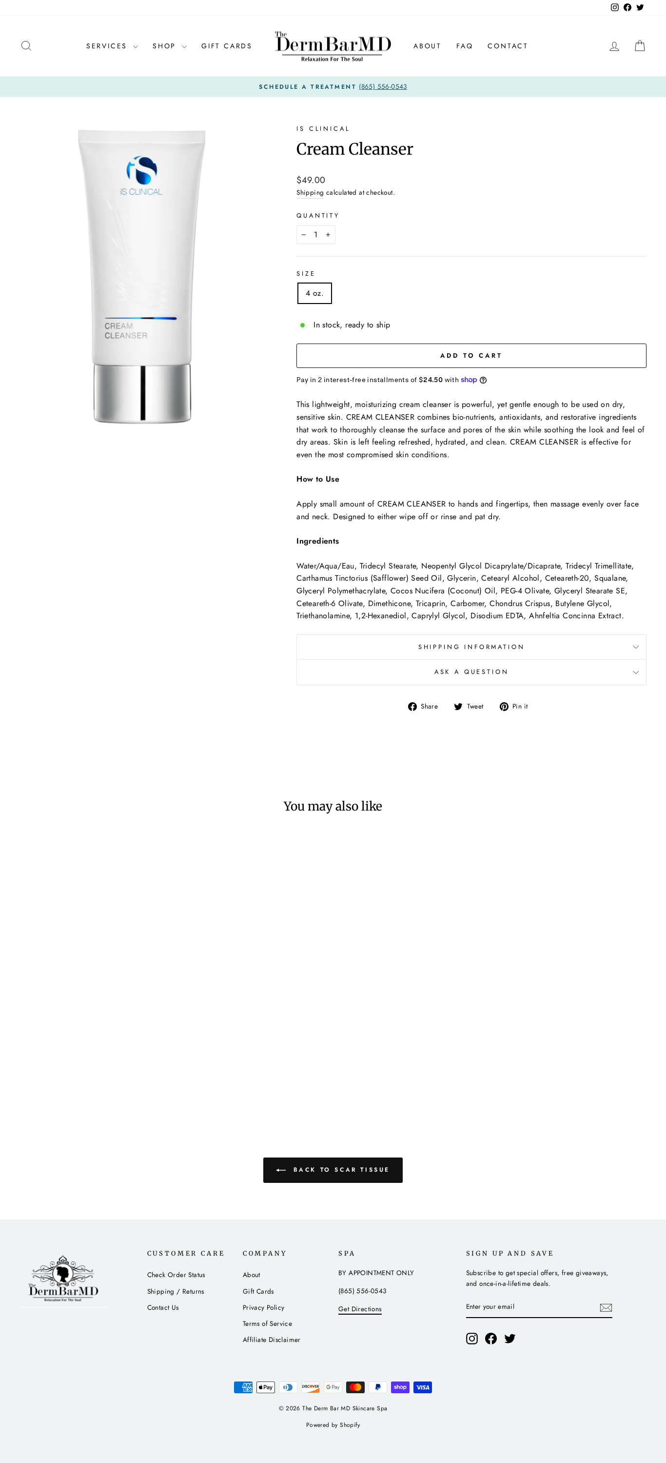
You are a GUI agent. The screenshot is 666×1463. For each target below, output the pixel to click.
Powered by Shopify (333, 1425)
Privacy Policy (264, 1307)
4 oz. (315, 293)
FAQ (464, 46)
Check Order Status (176, 1275)
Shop (166, 46)
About (427, 46)
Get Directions (360, 1309)
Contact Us (163, 1307)
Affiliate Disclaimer (272, 1339)
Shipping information (471, 646)
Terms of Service (267, 1323)
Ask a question (471, 671)
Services (108, 46)
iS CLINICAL (323, 128)
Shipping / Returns (175, 1291)
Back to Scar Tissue (340, 1169)
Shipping (310, 192)
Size (305, 273)
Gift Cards (227, 46)
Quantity (318, 215)
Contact (508, 46)
